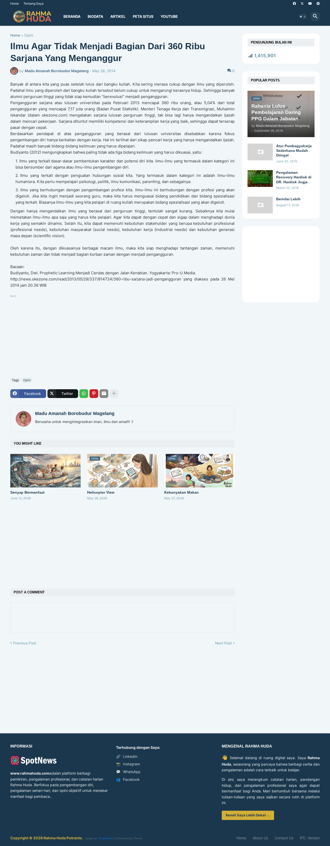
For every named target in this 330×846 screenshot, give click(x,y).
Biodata (95, 16)
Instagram (128, 764)
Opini (28, 35)
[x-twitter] (302, 3)
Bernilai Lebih (288, 199)
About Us (260, 838)
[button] (302, 16)
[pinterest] (318, 3)
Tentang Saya (33, 3)
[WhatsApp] (83, 393)
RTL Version (310, 838)
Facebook (128, 779)
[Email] (104, 393)
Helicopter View (100, 492)
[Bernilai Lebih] (260, 205)
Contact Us (284, 838)
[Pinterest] (93, 393)
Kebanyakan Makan (181, 492)
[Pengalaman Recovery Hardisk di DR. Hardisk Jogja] (260, 178)
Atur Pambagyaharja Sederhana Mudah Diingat (294, 150)
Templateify (105, 838)
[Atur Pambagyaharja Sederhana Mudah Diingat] (260, 152)
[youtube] (310, 3)
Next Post (223, 643)
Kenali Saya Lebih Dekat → (248, 815)
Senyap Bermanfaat (27, 492)
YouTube (169, 16)
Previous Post (24, 643)
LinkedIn (126, 756)
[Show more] (114, 393)
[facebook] (294, 3)
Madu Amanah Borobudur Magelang (74, 413)
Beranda (71, 16)
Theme (138, 838)
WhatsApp (128, 771)
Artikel (118, 16)
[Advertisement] (122, 335)
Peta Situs (143, 16)
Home (14, 3)
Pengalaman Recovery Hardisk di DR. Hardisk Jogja (293, 177)
